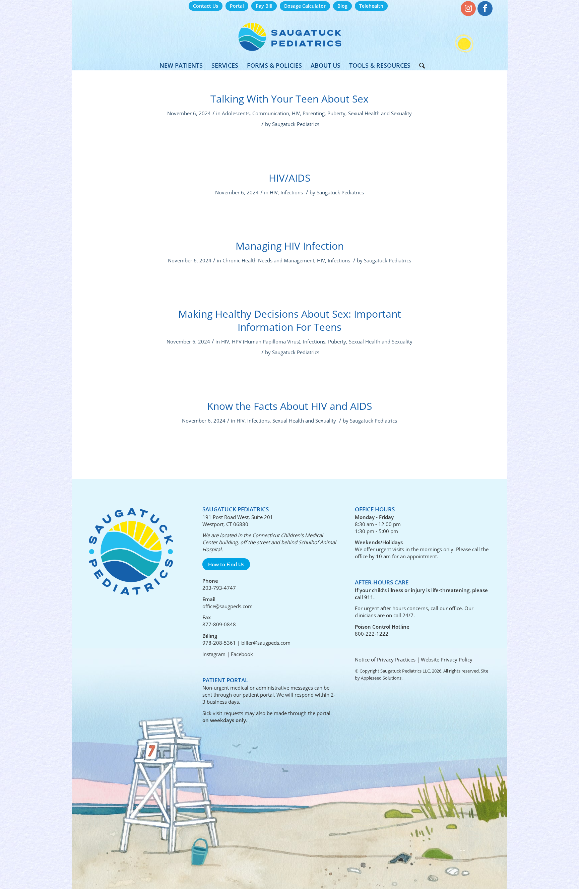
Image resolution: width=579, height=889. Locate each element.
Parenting (314, 113)
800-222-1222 (371, 633)
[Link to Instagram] (468, 8)
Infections (291, 192)
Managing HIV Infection (290, 246)
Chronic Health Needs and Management (268, 260)
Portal (237, 6)
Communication (270, 113)
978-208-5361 (219, 642)
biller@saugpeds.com (266, 642)
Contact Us (205, 6)
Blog (342, 6)
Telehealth (371, 6)
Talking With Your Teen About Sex (289, 99)
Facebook (242, 654)
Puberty (336, 113)
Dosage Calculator (305, 6)
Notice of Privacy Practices (385, 659)
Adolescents (236, 113)
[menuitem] (205, 6)
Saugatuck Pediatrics (295, 124)
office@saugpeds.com (227, 606)
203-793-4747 (219, 587)
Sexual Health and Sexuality (380, 113)
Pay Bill (264, 6)
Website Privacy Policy (446, 659)
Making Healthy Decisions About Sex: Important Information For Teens (289, 320)
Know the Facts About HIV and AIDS (289, 406)
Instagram (214, 654)
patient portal (258, 694)
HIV (296, 113)
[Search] (420, 65)
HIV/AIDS (289, 178)
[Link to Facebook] (485, 8)
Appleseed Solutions (381, 678)
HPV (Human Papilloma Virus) (266, 341)
